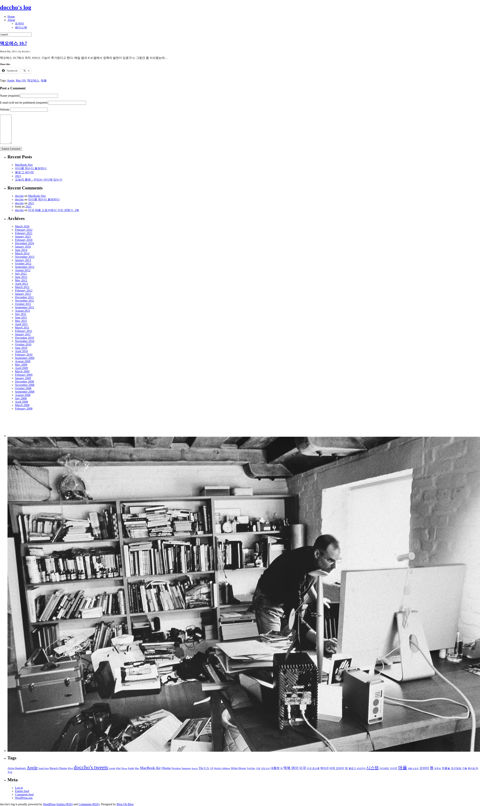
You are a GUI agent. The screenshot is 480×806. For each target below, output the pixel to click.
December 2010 (24, 337)
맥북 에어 (290, 768)
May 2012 (21, 280)
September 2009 (24, 358)
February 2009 (23, 374)
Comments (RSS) (89, 804)
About (11, 20)
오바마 (424, 768)
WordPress (49, 804)
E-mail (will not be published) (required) (24, 102)
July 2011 (20, 314)
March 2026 (22, 226)
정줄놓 (446, 768)
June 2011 (21, 317)
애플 (44, 80)
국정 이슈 (265, 768)
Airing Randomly (17, 768)
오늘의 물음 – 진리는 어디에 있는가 (38, 179)
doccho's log (15, 7)
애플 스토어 (413, 768)
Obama (166, 768)
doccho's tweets (91, 767)
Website (4, 109)
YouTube (251, 768)
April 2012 (21, 283)
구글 (258, 768)
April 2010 (21, 351)
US (211, 768)
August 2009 (22, 361)
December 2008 (24, 381)
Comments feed (24, 794)
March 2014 (22, 253)
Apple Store (43, 768)
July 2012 (21, 273)
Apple (10, 80)
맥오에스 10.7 (13, 43)
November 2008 (24, 385)
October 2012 (23, 263)
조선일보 (456, 768)
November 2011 (24, 300)
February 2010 (23, 354)
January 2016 (23, 246)
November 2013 (24, 256)
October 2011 (23, 304)
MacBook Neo (24, 164)
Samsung (186, 768)
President (176, 768)
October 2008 (23, 388)
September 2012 (24, 266)
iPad (118, 768)
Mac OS (21, 80)
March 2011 (22, 327)
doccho (19, 195)
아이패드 (384, 768)
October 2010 (23, 344)
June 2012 (21, 277)
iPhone (124, 768)
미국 (302, 768)
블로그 (352, 768)
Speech (195, 768)
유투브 (437, 768)
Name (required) (10, 95)
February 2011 (23, 331)
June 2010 (21, 347)
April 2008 (21, 401)
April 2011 (21, 324)
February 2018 (23, 240)
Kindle (131, 768)
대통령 (275, 768)
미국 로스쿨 (313, 768)
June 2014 (21, 250)
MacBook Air (150, 768)
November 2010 (24, 341)
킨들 (464, 768)
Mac (137, 768)
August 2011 (22, 310)
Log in (19, 787)
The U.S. (204, 768)
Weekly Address (222, 768)
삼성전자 (361, 768)
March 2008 (22, 405)
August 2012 (22, 270)
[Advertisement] (26, 425)
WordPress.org (23, 797)
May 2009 (21, 364)
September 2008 (24, 391)
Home (11, 16)
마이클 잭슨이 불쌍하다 (30, 168)
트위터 (19, 23)
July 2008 (21, 398)
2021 (18, 176)
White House (238, 768)
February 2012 (23, 290)
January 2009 (23, 378)
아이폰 (393, 768)
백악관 (324, 768)
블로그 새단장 (24, 172)
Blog (70, 768)
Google (112, 768)
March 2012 (22, 287)
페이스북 (21, 27)
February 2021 (23, 233)
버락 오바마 (336, 768)
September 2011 (24, 307)
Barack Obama (58, 768)
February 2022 (23, 229)
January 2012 (23, 293)
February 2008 (23, 408)
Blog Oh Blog (125, 804)
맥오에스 (33, 80)
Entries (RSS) (64, 804)
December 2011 (24, 297)
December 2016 (24, 243)
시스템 (372, 768)
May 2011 (21, 320)
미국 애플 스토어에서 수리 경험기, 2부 (53, 210)
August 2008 (22, 395)
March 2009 (22, 371)
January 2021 (23, 236)
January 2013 (23, 260)
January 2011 (23, 334)
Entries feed (22, 791)
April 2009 (21, 368)
